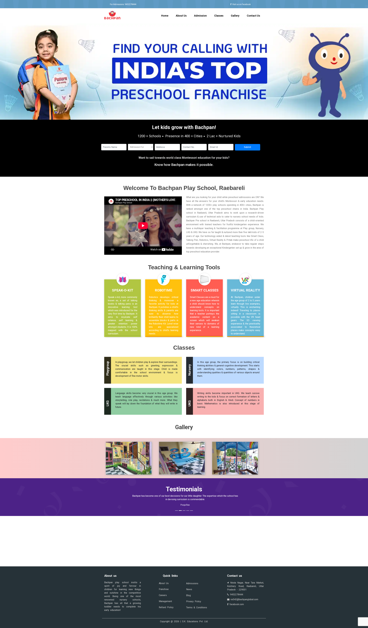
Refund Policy (166, 607)
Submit (247, 147)
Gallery (235, 15)
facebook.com (236, 604)
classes (218, 15)
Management (165, 601)
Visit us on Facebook (241, 4)
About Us (181, 15)
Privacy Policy (193, 601)
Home (166, 15)
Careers (163, 595)
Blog (188, 595)
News (189, 589)
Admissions (192, 583)
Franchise (164, 589)
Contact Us (253, 15)
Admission (200, 15)
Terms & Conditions (196, 607)
